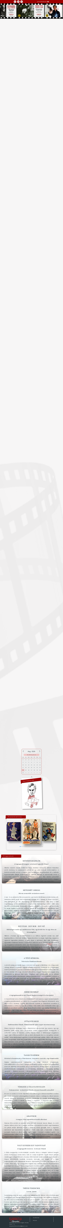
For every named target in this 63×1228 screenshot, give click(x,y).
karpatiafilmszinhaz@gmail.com (18, 1226)
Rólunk (35, 1220)
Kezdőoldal (36, 1217)
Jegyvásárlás (42, 1)
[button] (20, 846)
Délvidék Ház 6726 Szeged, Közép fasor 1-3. (19, 1223)
